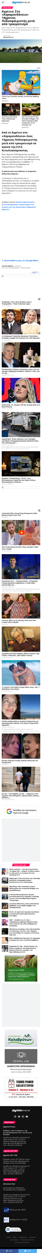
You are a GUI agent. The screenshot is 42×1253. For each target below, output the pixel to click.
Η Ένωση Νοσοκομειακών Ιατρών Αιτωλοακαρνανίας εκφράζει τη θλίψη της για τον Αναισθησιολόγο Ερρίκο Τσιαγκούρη (24, 897)
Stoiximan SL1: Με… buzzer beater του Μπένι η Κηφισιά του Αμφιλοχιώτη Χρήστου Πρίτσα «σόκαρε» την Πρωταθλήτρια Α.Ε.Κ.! (23, 949)
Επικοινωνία (23, 1237)
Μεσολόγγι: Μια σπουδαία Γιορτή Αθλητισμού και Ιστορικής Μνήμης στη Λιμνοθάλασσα (24, 888)
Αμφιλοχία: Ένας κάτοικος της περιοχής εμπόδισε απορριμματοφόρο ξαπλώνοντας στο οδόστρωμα (24, 880)
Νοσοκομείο (26, 268)
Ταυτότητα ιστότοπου (22, 1242)
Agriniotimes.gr (8, 37)
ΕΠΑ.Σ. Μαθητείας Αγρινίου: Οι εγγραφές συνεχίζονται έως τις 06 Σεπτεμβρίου (24, 939)
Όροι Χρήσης (14, 1240)
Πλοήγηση (32, 1237)
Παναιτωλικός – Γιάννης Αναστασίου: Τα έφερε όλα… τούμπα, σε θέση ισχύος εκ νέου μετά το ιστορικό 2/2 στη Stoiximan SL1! (24, 872)
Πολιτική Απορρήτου (27, 1240)
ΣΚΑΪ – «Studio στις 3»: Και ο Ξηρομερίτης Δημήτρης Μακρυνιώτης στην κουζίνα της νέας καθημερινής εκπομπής (23, 923)
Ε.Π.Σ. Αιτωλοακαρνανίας (14, 148)
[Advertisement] (22, 218)
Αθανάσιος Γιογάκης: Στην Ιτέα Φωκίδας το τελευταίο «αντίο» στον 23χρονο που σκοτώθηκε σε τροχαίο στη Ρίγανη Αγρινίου (24, 932)
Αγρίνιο (17, 132)
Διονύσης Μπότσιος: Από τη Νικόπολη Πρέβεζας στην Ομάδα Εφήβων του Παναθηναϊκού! (24, 905)
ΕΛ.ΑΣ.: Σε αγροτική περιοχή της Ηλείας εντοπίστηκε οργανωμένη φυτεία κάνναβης (24, 914)
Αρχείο (15, 1237)
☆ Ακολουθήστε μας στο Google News (20, 260)
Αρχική (8, 1237)
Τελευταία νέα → (21, 865)
